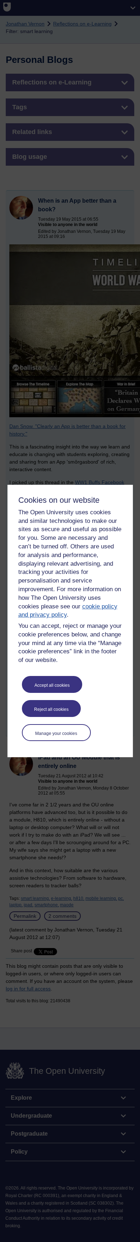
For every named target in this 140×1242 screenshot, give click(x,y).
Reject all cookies (51, 709)
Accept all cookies (52, 685)
